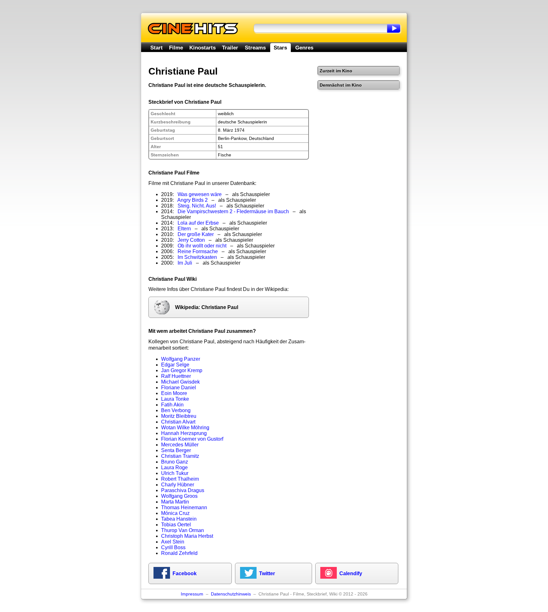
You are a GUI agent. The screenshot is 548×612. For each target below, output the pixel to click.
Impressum (192, 594)
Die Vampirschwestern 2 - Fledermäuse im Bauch (233, 211)
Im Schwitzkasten (197, 257)
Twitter (267, 573)
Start (156, 47)
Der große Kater (196, 234)
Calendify (350, 573)
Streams (255, 47)
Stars (280, 47)
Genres (304, 47)
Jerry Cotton (191, 240)
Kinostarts (202, 47)
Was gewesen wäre (200, 194)
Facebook (185, 573)
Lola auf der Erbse (198, 223)
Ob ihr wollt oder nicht (202, 245)
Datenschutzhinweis (231, 594)
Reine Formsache (198, 251)
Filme (176, 47)
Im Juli (185, 263)
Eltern (184, 228)
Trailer (230, 47)
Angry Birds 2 (192, 200)
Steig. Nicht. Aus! (197, 205)
